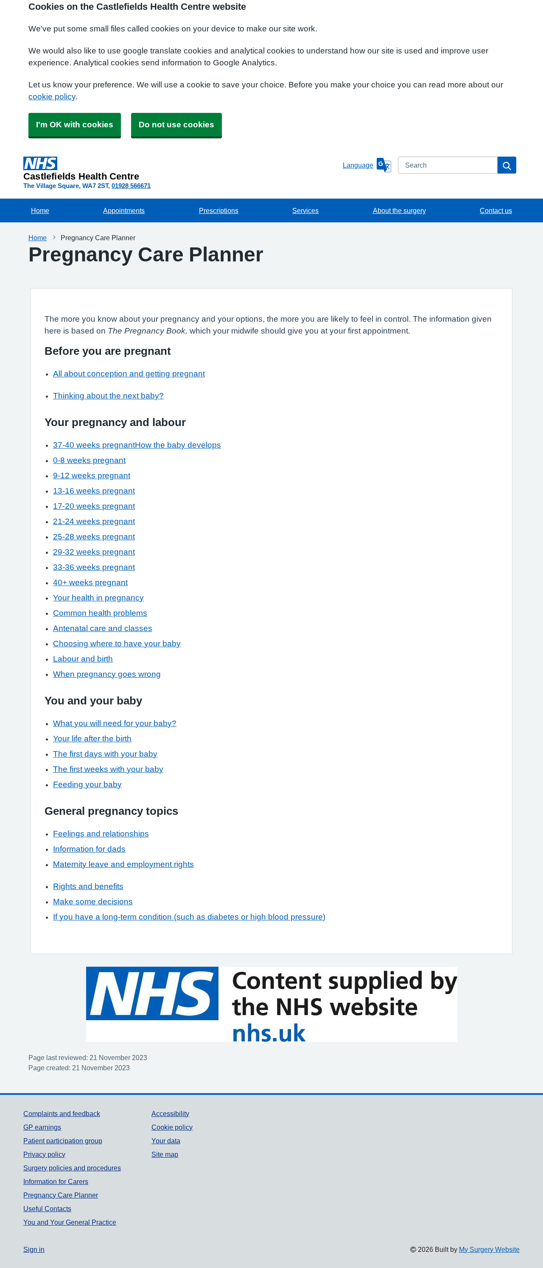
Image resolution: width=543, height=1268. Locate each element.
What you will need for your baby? (114, 723)
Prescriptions (218, 210)
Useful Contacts (47, 1208)
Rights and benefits (88, 886)
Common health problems (100, 613)
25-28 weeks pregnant (94, 537)
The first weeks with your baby (108, 769)
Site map (164, 1154)
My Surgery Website (489, 1249)
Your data (165, 1140)
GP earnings (42, 1127)
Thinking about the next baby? (108, 396)
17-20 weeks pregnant (94, 506)
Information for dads (89, 849)
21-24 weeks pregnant (94, 521)
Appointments (124, 210)
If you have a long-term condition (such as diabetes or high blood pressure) (189, 917)
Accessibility (170, 1113)
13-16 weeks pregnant (94, 491)
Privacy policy (44, 1154)
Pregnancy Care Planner (60, 1195)
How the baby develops (178, 445)
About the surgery (399, 210)
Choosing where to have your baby (117, 644)
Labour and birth (83, 659)
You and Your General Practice (69, 1222)
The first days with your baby (105, 754)
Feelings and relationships (101, 834)
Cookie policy (172, 1127)
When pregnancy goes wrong (107, 674)
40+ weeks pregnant (90, 582)
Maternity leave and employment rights (123, 864)
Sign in (34, 1249)
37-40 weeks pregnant (94, 445)
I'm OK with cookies (74, 125)
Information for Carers (55, 1181)
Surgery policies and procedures (72, 1167)
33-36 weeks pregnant (94, 567)
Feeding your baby (87, 784)
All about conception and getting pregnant (129, 374)
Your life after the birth (92, 739)
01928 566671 (131, 185)
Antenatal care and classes (102, 628)
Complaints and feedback (61, 1113)
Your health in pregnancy (98, 598)
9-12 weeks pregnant (91, 475)
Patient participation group (62, 1140)
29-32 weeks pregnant (94, 552)
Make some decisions (93, 902)
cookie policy (52, 97)
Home (40, 210)
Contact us (496, 210)
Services (305, 210)
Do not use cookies (176, 125)
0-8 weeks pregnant (89, 460)
